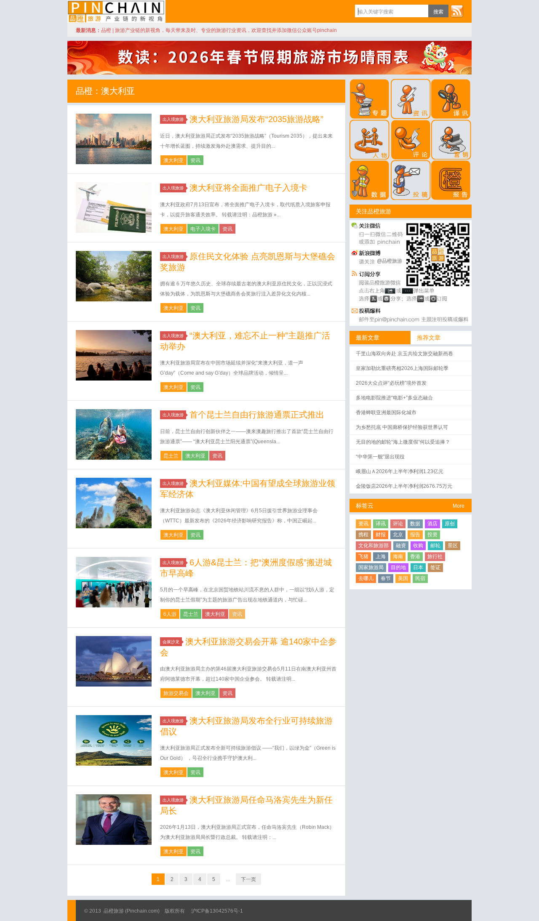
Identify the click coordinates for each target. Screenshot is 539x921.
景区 (453, 545)
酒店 (432, 524)
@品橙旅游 (389, 261)
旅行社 (435, 556)
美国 (403, 578)
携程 (363, 535)
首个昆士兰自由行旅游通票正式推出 (256, 414)
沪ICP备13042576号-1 (217, 911)
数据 (415, 524)
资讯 (195, 160)
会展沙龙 (171, 641)
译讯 (381, 524)
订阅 (457, 11)
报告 (415, 535)
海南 (398, 556)
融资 (401, 545)
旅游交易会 (176, 693)
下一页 (248, 879)
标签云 (365, 505)
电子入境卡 (203, 229)
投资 (432, 535)
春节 (386, 578)
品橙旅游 (116, 11)
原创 (450, 524)
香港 (415, 556)
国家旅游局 (371, 567)
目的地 (398, 567)
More (458, 506)
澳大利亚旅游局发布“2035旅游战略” (256, 119)
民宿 (420, 578)
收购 (418, 545)
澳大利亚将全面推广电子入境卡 (248, 187)
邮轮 (435, 545)
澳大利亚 (173, 160)
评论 (398, 524)
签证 (435, 567)
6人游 (169, 614)
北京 (398, 535)
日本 (418, 567)
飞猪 (363, 556)
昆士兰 (171, 456)
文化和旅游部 (373, 545)
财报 (381, 535)
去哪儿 (366, 578)
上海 (381, 556)
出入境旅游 (173, 119)
